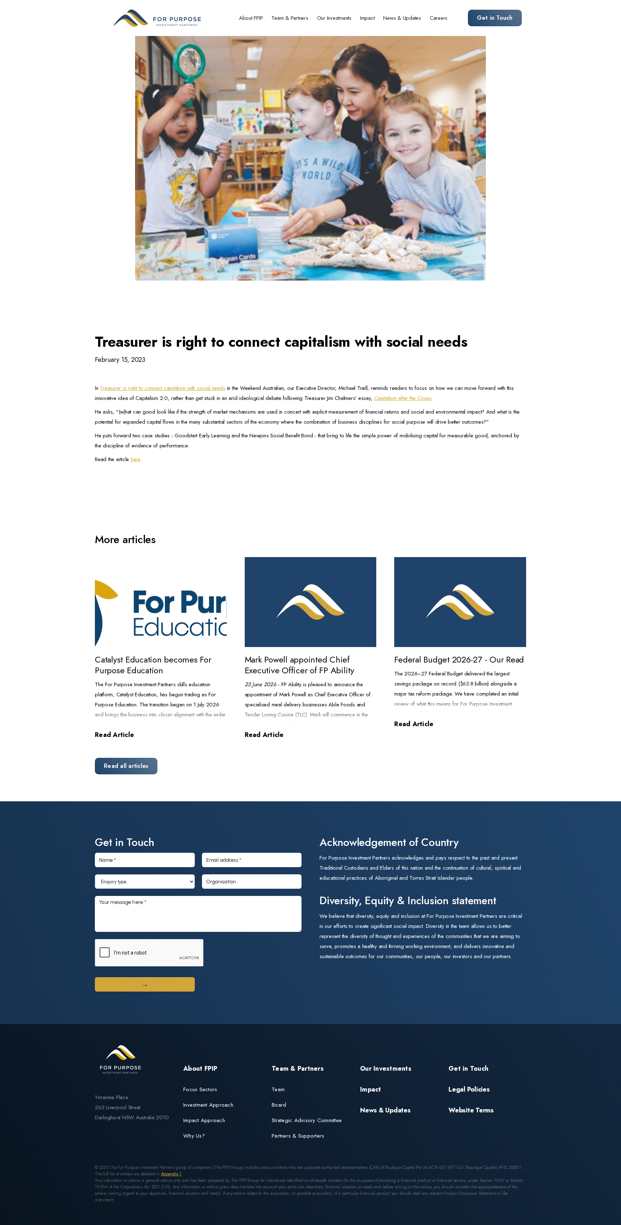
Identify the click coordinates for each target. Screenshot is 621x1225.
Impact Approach (204, 1120)
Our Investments (334, 18)
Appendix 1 (171, 1174)
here (135, 459)
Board (279, 1105)
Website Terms (471, 1110)
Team (278, 1089)
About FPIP (251, 18)
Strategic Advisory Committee (307, 1120)
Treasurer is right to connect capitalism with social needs (162, 388)
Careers (438, 18)
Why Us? (194, 1136)
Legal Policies (469, 1089)
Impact (367, 18)
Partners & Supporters (298, 1136)
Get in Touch (495, 18)
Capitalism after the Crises (402, 398)
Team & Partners (289, 18)
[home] (158, 17)
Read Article (114, 734)
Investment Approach (208, 1105)
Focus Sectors (200, 1089)
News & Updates (402, 18)
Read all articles (126, 766)
